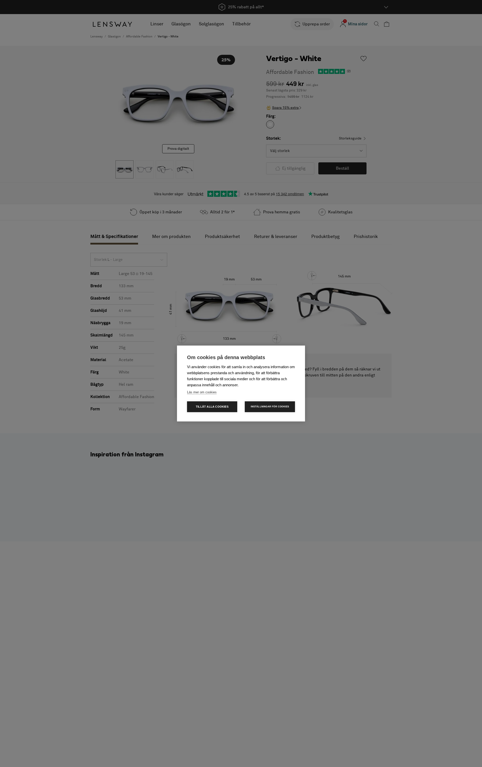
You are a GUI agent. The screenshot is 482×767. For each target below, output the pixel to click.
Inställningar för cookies (270, 406)
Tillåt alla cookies (212, 406)
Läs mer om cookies (202, 392)
